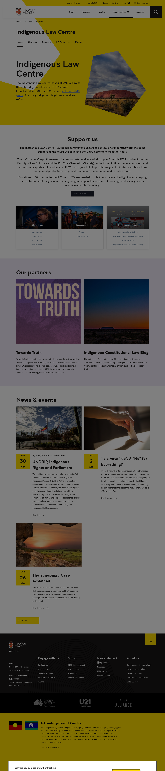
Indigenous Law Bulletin (127, 232)
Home (20, 42)
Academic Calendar (76, 677)
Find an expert (45, 669)
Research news (103, 675)
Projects (82, 232)
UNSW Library (132, 682)
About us (32, 42)
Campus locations (134, 673)
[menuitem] (71, 12)
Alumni (41, 682)
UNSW (18, 22)
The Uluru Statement (50, 747)
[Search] (156, 12)
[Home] (25, 12)
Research (46, 42)
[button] (82, 193)
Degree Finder (74, 669)
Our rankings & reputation (139, 665)
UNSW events (102, 671)
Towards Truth (128, 240)
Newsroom (101, 667)
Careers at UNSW (45, 673)
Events (78, 42)
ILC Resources (63, 42)
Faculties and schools (137, 669)
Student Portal (74, 673)
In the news (37, 244)
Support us (37, 236)
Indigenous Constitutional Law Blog (127, 244)
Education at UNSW (46, 677)
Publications (82, 236)
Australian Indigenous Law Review (128, 236)
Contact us (37, 240)
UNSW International (76, 665)
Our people (37, 232)
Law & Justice (36, 22)
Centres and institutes (137, 677)
